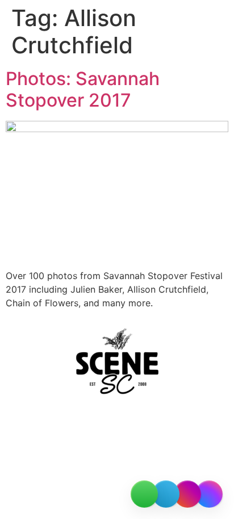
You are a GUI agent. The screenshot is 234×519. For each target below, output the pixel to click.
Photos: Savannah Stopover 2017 (83, 89)
